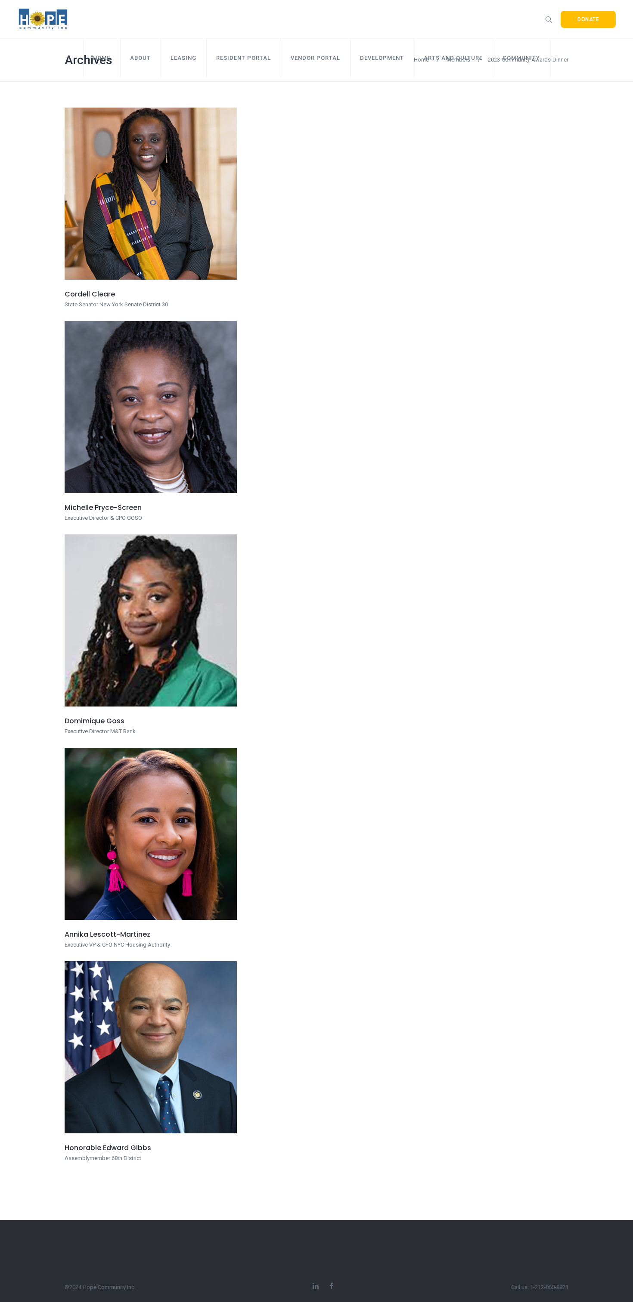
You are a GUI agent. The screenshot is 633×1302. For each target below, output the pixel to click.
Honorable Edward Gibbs (108, 1148)
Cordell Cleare (90, 294)
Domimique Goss (94, 721)
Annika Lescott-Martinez (107, 934)
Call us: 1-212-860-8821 (539, 1287)
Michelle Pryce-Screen (103, 507)
